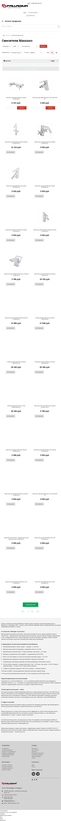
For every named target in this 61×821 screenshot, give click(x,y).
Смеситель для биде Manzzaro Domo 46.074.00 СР (16, 186)
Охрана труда (5, 756)
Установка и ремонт (37, 754)
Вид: (48, 52)
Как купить (35, 748)
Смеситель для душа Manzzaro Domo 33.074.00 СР (45, 186)
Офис (33, 765)
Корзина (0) (31, 15)
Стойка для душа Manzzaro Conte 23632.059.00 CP (16, 406)
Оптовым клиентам (7, 768)
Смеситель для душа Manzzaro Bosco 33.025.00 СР (16, 98)
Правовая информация (8, 753)
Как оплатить (35, 750)
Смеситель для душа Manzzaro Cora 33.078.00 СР (44, 494)
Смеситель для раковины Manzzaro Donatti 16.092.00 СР (16, 494)
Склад (33, 766)
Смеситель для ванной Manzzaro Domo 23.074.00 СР (16, 230)
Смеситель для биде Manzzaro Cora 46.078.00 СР (44, 98)
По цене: (26, 52)
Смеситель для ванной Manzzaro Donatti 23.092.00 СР (45, 450)
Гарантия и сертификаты (9, 751)
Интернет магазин (7, 765)
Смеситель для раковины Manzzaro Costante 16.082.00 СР (16, 274)
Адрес (25, 12)
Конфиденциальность (8, 754)
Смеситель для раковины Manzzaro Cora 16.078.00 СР (16, 582)
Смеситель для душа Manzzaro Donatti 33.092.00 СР (16, 450)
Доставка (34, 751)
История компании (7, 750)
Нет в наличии (10, 152)
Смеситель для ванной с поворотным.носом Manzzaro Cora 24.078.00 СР (16, 538)
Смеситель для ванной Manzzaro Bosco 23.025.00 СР (45, 274)
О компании (5, 748)
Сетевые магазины (7, 766)
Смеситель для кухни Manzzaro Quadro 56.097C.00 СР (45, 406)
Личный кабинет (33, 12)
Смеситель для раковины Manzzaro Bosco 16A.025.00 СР (16, 142)
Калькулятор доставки (38, 753)
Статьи (34, 758)
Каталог (8, 35)
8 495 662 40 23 (36, 3)
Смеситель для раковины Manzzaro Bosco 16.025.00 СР (16, 318)
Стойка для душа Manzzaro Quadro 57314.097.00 (44, 318)
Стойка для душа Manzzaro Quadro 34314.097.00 (16, 362)
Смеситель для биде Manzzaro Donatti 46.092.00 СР (44, 142)
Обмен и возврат (36, 756)
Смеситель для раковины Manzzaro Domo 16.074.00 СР (44, 230)
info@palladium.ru (9, 801)
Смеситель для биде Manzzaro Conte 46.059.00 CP (45, 582)
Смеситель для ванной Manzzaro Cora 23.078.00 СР (44, 538)
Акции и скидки (6, 769)
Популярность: (6, 52)
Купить (22, 108)
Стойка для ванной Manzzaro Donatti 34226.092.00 (45, 362)
